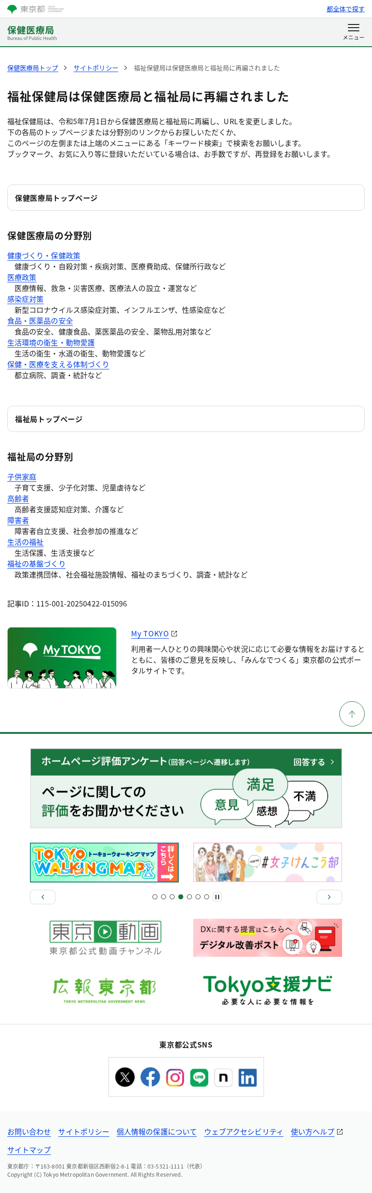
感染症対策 (25, 298)
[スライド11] (198, 896)
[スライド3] (163, 896)
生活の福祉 (25, 541)
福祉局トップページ (49, 418)
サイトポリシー (83, 1131)
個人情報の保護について (157, 1131)
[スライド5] (172, 896)
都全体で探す (346, 8)
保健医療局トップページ (56, 197)
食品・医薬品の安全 (40, 320)
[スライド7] (180, 896)
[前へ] (42, 897)
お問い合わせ (29, 1131)
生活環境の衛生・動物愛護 (51, 342)
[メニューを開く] (354, 33)
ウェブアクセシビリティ (244, 1131)
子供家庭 (21, 476)
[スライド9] (189, 896)
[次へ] (329, 897)
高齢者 (18, 498)
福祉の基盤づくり (36, 563)
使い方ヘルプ (312, 1131)
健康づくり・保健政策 (43, 255)
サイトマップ (29, 1149)
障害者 (18, 519)
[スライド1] (154, 896)
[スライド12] (206, 896)
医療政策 (21, 277)
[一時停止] (217, 897)
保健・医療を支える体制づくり (58, 364)
